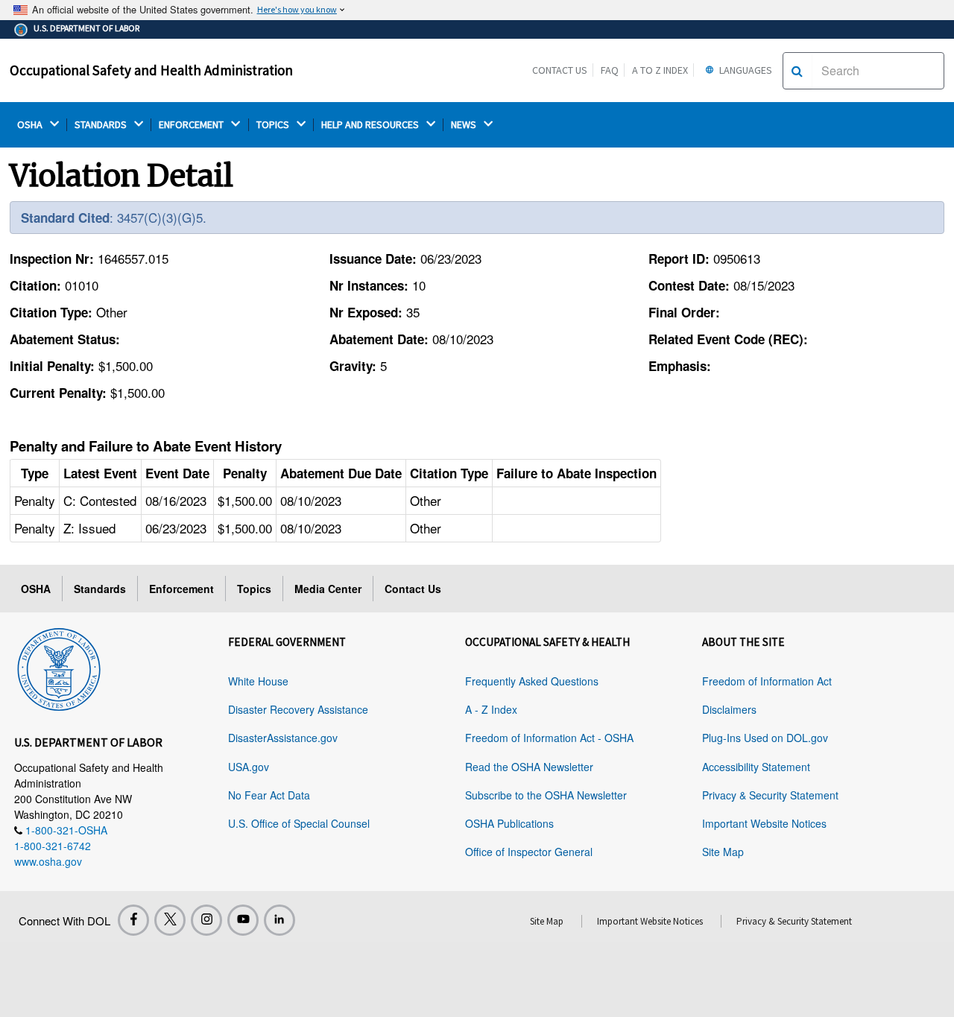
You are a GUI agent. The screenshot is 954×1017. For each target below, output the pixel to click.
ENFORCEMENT (192, 124)
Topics (254, 588)
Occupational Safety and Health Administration (151, 70)
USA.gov (248, 766)
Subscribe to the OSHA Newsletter (546, 795)
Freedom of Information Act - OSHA (549, 737)
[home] (59, 666)
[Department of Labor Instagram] (206, 920)
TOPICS (273, 124)
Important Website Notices (764, 823)
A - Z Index (491, 709)
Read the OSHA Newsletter (529, 766)
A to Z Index (660, 70)
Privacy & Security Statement (770, 795)
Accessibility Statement (756, 766)
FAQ (610, 70)
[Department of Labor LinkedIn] (279, 920)
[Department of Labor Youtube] (243, 920)
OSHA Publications (509, 823)
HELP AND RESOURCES (371, 124)
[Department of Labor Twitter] (170, 920)
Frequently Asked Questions (531, 681)
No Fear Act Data (269, 795)
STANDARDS (102, 124)
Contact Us (559, 70)
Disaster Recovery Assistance (298, 709)
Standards (100, 588)
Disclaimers (729, 709)
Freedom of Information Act (767, 681)
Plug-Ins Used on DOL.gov (765, 737)
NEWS (464, 124)
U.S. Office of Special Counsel (299, 823)
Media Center (327, 588)
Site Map (723, 851)
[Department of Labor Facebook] (133, 920)
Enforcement (181, 588)
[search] (797, 71)
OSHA (31, 124)
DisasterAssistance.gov (283, 737)
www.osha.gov (48, 861)
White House (258, 681)
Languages (744, 70)
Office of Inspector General (529, 851)
